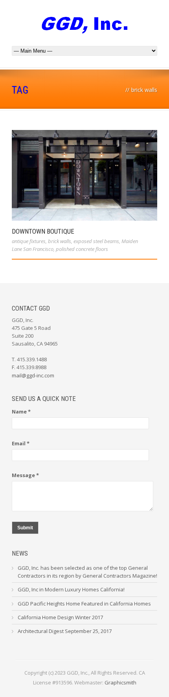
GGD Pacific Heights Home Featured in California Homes (84, 603)
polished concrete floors (82, 248)
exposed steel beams (96, 241)
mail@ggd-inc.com (33, 375)
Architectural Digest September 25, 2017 (65, 631)
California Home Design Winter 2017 (60, 617)
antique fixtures (29, 241)
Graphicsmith (120, 682)
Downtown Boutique (43, 231)
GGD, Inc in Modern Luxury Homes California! (71, 589)
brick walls (59, 241)
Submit (25, 528)
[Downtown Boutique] (84, 175)
